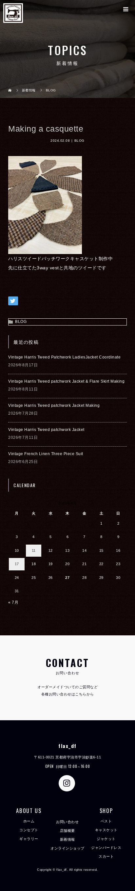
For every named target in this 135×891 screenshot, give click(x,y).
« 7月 (13, 602)
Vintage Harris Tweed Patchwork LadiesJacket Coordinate (64, 357)
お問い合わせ (67, 822)
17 (17, 564)
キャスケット (106, 830)
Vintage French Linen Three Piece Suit (45, 454)
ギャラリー (28, 839)
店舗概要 (67, 831)
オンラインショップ (67, 848)
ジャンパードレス (106, 848)
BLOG (79, 140)
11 (34, 550)
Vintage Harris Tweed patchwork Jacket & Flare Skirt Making (66, 381)
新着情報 (67, 839)
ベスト (106, 821)
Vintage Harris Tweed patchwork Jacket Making (54, 405)
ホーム (29, 821)
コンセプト (28, 830)
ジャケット (106, 839)
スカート (106, 856)
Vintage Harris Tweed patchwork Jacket (46, 429)
